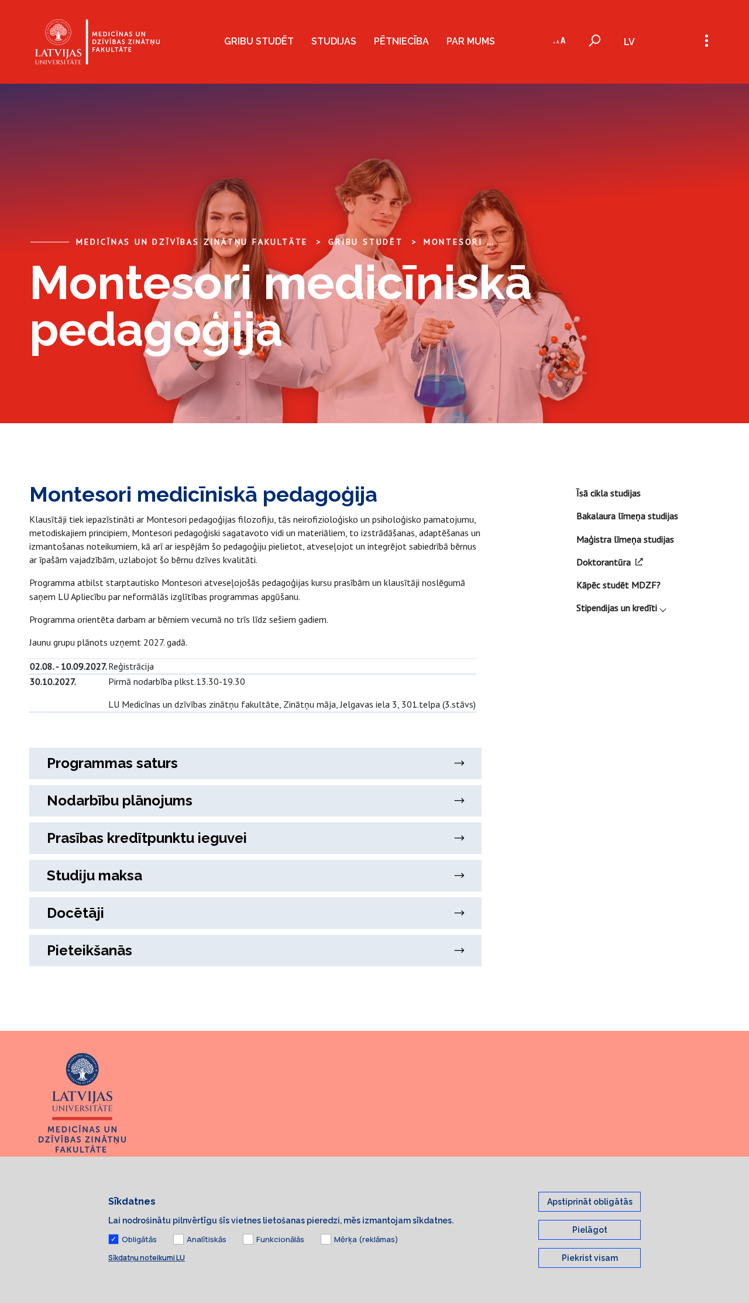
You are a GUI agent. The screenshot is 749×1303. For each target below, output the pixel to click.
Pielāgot (589, 1230)
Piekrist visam (590, 1258)
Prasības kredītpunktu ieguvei (147, 837)
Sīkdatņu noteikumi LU (146, 1258)
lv (629, 41)
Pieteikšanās (89, 950)
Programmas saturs (112, 763)
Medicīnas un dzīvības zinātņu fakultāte (192, 241)
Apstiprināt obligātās (590, 1201)
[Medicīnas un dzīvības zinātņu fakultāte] (97, 41)
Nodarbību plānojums (120, 800)
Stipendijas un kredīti (616, 607)
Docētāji (75, 912)
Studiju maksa (94, 875)
